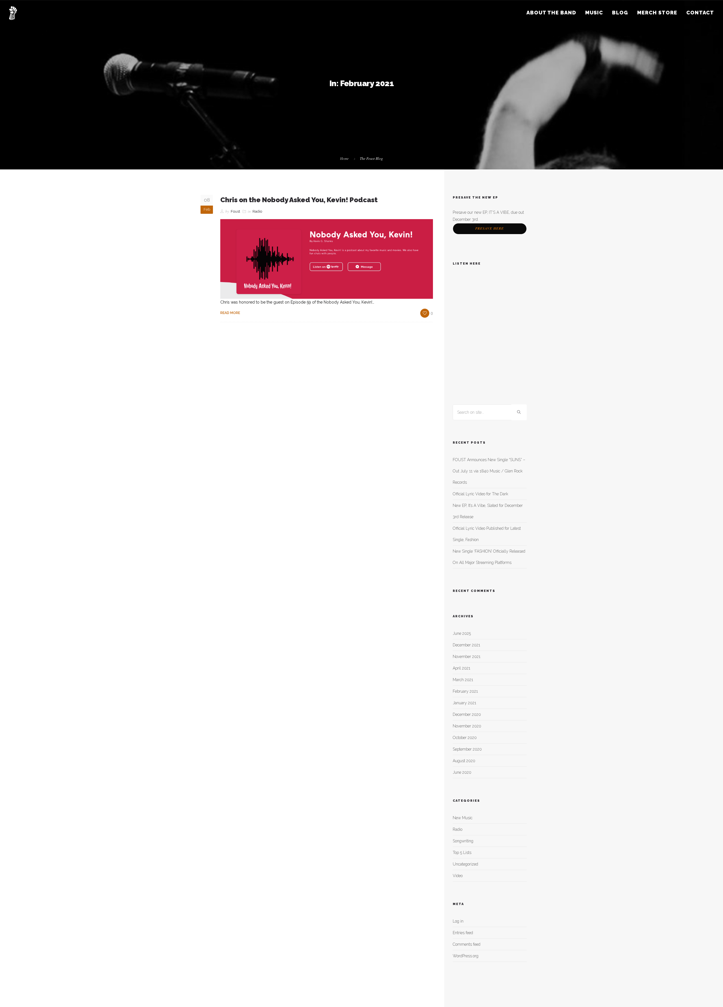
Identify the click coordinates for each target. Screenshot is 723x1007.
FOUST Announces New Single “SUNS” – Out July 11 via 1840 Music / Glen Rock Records (489, 471)
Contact (700, 13)
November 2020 (467, 726)
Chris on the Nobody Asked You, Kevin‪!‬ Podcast (299, 200)
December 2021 (466, 645)
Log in (458, 921)
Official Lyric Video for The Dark (480, 494)
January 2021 (464, 703)
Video (458, 875)
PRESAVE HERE (489, 228)
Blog (620, 13)
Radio (257, 211)
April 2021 (461, 668)
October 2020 (465, 737)
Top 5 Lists (462, 852)
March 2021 (463, 679)
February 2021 (465, 691)
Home (344, 158)
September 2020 (467, 749)
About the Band (551, 13)
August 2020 (464, 760)
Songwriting (463, 841)
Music (594, 13)
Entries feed (463, 932)
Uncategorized (465, 864)
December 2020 (467, 714)
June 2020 (462, 772)
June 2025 (462, 633)
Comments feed (466, 944)
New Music (462, 818)
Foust (235, 211)
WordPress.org (465, 956)
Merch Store (657, 13)
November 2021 (466, 656)
